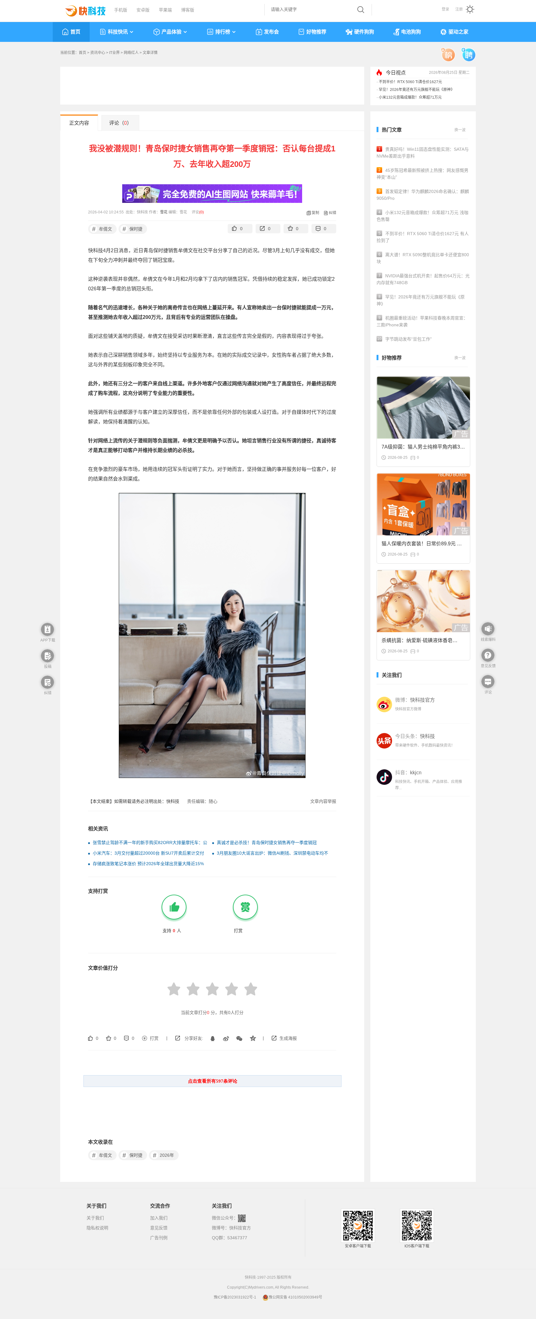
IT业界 (114, 53)
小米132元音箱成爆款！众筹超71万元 (410, 97)
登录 (445, 9)
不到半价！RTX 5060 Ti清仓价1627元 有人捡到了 (423, 237)
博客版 (187, 9)
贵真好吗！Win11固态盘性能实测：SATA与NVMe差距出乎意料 (423, 153)
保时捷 (133, 229)
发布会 (271, 31)
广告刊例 (159, 1237)
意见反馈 (159, 1227)
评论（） (120, 123)
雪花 (164, 212)
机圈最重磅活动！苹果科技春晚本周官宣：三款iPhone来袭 (422, 321)
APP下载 (47, 640)
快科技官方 (240, 1227)
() (201, 212)
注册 (459, 9)
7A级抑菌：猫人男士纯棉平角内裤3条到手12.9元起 (423, 448)
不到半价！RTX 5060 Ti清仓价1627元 (410, 82)
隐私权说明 (97, 1227)
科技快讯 (118, 31)
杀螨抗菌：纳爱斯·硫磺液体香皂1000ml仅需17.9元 (417, 642)
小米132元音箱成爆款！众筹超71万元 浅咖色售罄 (422, 216)
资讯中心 (97, 53)
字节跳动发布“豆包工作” (404, 339)
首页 (75, 31)
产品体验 (171, 31)
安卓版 (143, 9)
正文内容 (79, 123)
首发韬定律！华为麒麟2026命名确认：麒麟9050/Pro (423, 195)
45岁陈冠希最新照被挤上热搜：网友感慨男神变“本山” (422, 174)
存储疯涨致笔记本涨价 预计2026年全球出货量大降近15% (148, 863)
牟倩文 (102, 229)
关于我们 (95, 1217)
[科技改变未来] (80, 9)
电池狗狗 (411, 31)
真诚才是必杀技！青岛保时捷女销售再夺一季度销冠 (267, 842)
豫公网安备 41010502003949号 (295, 1297)
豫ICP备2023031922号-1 (235, 1297)
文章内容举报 (323, 801)
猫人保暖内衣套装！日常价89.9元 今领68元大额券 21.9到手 (422, 545)
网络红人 (131, 53)
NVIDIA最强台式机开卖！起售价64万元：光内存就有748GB (423, 279)
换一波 (460, 130)
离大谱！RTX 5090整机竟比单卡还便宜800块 (423, 258)
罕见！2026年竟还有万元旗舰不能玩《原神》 (416, 89)
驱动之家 (458, 31)
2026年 (163, 1155)
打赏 (154, 1038)
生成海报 (288, 1038)
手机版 (120, 9)
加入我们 (159, 1217)
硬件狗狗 (364, 31)
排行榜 (222, 31)
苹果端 (165, 9)
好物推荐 (316, 31)
